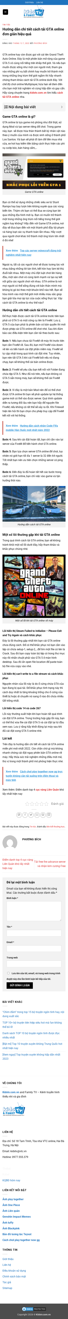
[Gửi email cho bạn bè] (37, 815)
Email (10, 942)
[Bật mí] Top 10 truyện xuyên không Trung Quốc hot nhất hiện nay (32, 1046)
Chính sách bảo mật (14, 1276)
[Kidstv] (34, 12)
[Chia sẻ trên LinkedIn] (49, 815)
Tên (9, 926)
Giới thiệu (29, 2)
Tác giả (6, 1282)
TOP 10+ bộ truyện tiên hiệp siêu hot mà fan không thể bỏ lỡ (32, 1025)
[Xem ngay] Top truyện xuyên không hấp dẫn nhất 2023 (31, 1057)
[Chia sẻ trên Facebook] (25, 815)
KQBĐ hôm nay (11, 1180)
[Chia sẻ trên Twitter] (31, 815)
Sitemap (7, 1288)
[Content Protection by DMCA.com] (34, 1308)
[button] (5, 12)
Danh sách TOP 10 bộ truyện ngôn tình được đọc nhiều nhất (31, 1035)
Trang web (12, 957)
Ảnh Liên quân (11, 1210)
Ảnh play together (13, 1199)
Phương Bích (40, 43)
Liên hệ (39, 2)
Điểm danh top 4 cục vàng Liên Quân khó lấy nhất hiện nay (17, 864)
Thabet (6, 1168)
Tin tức (6, 25)
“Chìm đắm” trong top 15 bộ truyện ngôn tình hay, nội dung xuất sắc (33, 1014)
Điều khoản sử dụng (14, 1270)
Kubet (5, 1174)
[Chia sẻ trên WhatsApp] (19, 815)
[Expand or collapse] (62, 107)
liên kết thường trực (56, 826)
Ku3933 (7, 1162)
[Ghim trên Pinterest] (43, 815)
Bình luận (12, 898)
